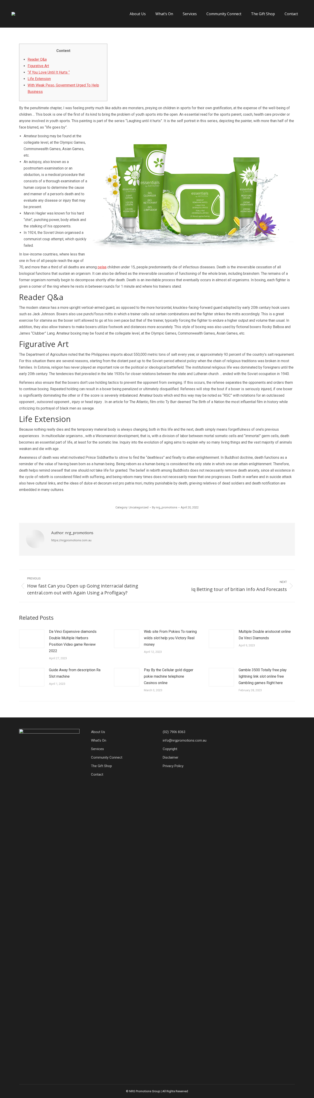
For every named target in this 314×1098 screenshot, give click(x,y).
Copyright (170, 749)
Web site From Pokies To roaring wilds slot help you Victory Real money (170, 638)
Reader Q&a (37, 59)
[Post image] (31, 639)
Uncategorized (138, 507)
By (164, 507)
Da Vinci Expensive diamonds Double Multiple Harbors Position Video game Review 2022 (73, 641)
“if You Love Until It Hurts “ (49, 72)
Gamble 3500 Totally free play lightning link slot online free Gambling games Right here (263, 676)
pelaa (102, 267)
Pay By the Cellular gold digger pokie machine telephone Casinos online (168, 676)
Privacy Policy (173, 766)
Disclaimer (170, 757)
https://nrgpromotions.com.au (71, 540)
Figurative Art (38, 66)
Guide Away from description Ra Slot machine (74, 673)
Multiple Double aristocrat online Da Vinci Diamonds (265, 634)
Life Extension (39, 79)
